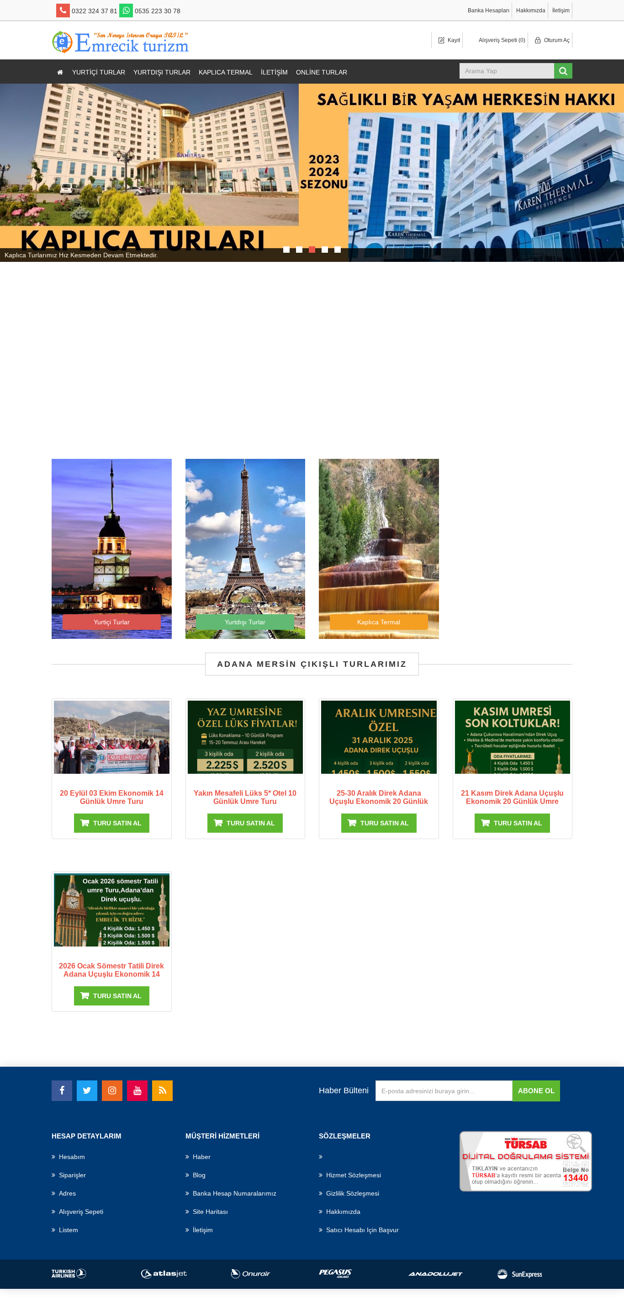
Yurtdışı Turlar (161, 72)
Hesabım (72, 1156)
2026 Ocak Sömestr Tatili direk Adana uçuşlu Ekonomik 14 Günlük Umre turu (111, 974)
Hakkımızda (530, 10)
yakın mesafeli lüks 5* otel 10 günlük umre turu (245, 797)
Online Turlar (321, 72)
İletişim (561, 10)
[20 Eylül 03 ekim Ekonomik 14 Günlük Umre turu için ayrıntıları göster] (111, 739)
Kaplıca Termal (226, 72)
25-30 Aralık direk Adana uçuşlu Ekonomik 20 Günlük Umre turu (378, 801)
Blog (199, 1175)
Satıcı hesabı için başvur (362, 1230)
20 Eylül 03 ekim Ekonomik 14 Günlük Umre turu (112, 797)
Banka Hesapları (488, 10)
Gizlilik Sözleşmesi (352, 1193)
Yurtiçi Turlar (98, 72)
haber (202, 1156)
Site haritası (210, 1211)
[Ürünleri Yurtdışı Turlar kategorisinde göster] (245, 548)
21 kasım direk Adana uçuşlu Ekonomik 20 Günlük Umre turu (512, 801)
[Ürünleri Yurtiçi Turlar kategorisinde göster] (112, 548)
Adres (67, 1193)
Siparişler (72, 1175)
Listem (68, 1230)
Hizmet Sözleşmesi (353, 1175)
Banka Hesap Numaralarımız (234, 1193)
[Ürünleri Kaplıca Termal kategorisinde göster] (379, 548)
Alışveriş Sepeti (81, 1211)
